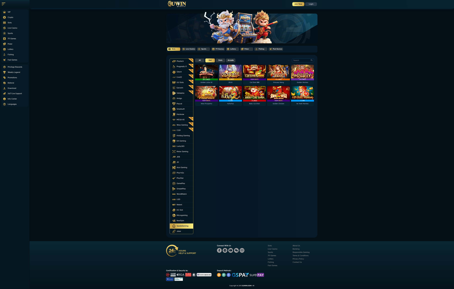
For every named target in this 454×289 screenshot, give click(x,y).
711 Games (272, 256)
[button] (14, 93)
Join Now (298, 4)
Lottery (270, 259)
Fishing (271, 262)
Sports (270, 252)
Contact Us (297, 262)
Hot (210, 60)
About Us (296, 246)
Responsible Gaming (301, 252)
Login (311, 4)
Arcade (231, 60)
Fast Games (272, 265)
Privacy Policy (298, 259)
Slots (220, 60)
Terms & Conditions (301, 256)
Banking (296, 249)
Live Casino (272, 249)
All (200, 60)
